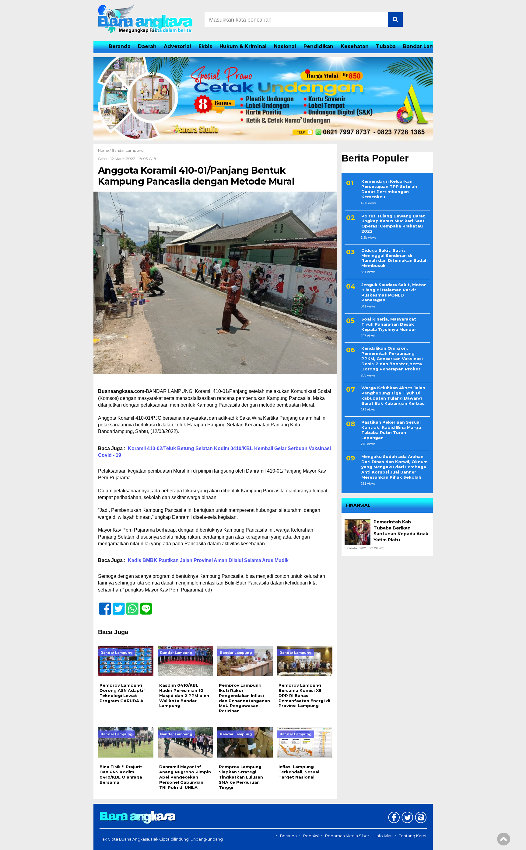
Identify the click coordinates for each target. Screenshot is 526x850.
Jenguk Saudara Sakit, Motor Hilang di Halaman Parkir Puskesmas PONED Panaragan (393, 293)
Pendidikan (318, 46)
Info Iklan (384, 836)
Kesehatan (355, 46)
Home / (105, 150)
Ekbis (205, 46)
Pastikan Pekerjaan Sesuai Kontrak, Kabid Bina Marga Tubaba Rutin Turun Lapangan (391, 430)
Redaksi (311, 836)
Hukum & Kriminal (243, 46)
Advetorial (177, 46)
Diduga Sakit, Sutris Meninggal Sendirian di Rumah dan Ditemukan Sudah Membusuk (394, 258)
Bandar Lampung (425, 46)
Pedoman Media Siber (347, 836)
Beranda (120, 46)
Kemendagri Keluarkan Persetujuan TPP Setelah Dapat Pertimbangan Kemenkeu (389, 189)
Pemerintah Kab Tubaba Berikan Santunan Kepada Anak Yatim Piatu (400, 531)
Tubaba (386, 46)
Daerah (147, 46)
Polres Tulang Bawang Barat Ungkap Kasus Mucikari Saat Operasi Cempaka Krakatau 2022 (393, 223)
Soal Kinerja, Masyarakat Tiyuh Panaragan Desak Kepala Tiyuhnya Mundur (388, 324)
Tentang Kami (412, 836)
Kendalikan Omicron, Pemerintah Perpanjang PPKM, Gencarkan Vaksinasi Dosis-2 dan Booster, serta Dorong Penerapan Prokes (392, 359)
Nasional (285, 46)
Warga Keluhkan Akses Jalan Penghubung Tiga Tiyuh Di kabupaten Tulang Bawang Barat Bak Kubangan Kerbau (393, 396)
